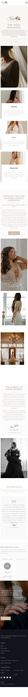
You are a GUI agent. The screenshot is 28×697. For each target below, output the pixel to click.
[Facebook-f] (1, 682)
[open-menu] (26, 2)
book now (14, 168)
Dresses (14, 106)
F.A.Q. (14, 137)
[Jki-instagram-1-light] (3, 682)
